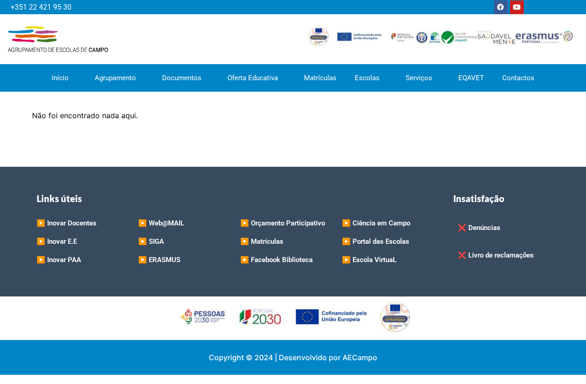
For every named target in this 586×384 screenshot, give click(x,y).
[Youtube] (517, 7)
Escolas (367, 78)
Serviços (419, 78)
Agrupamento (115, 78)
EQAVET (471, 78)
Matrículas (320, 78)
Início (60, 78)
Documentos (181, 78)
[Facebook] (501, 7)
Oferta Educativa (253, 78)
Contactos (518, 78)
